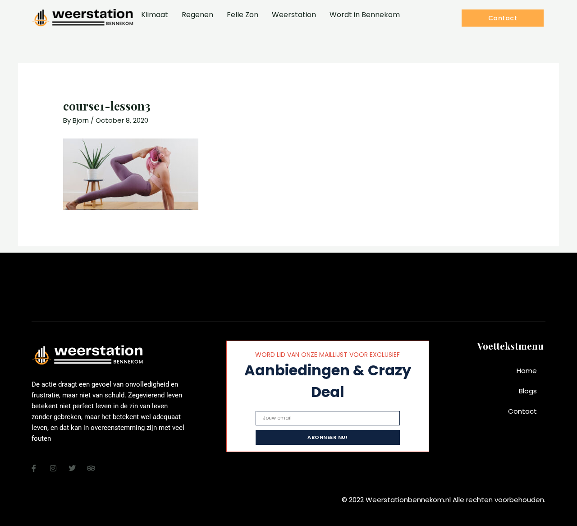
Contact (522, 411)
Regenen (197, 14)
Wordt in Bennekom (365, 14)
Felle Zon (242, 14)
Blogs (528, 391)
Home (527, 370)
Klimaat (154, 14)
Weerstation (294, 14)
